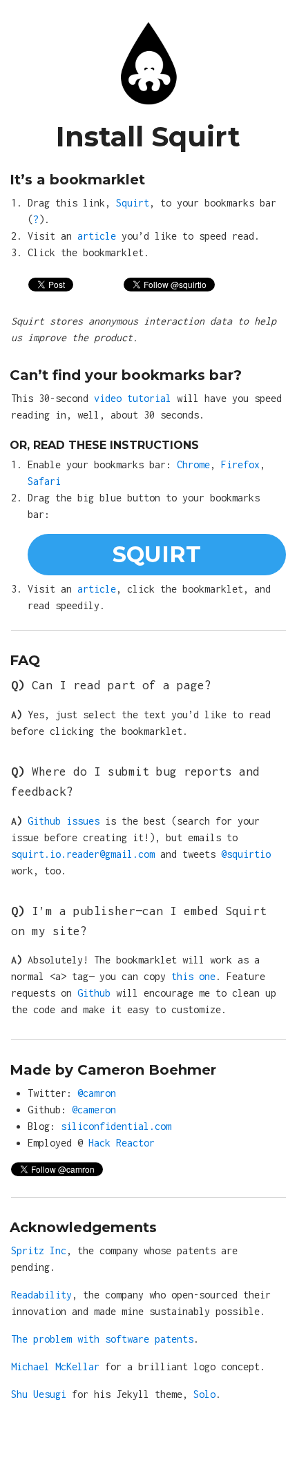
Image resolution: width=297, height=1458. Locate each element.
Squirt (132, 203)
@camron (96, 1093)
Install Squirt (148, 136)
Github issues (63, 821)
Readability (41, 1295)
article (96, 236)
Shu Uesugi (38, 1394)
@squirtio (246, 854)
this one (193, 976)
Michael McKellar (55, 1366)
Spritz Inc (38, 1250)
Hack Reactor (121, 1143)
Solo (204, 1394)
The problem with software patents (102, 1339)
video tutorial (132, 398)
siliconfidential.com (116, 1126)
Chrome (193, 464)
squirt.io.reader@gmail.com (83, 854)
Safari (44, 481)
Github (94, 993)
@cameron (94, 1109)
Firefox (240, 464)
